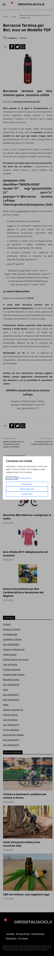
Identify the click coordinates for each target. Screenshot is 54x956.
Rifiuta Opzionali (27, 489)
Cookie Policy (11, 478)
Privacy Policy (25, 478)
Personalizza (27, 484)
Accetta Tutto (27, 494)
